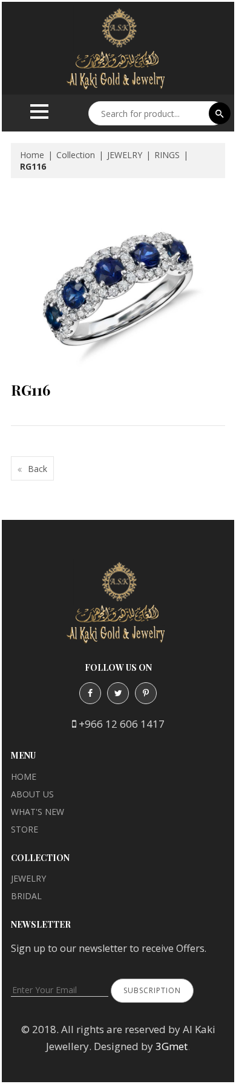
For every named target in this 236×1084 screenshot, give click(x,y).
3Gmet (172, 1046)
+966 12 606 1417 (122, 724)
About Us (32, 794)
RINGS (167, 155)
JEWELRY (124, 155)
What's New (37, 811)
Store (24, 829)
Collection (75, 155)
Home (32, 155)
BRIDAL (26, 896)
